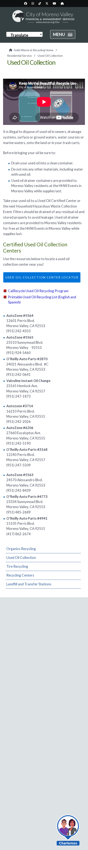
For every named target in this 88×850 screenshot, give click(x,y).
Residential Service (19, 55)
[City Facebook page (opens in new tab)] (25, 3)
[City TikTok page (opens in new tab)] (39, 3)
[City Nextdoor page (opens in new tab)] (62, 3)
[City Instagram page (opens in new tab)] (33, 3)
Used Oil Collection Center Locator (42, 277)
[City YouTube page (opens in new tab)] (54, 3)
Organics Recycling (21, 549)
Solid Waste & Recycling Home (33, 50)
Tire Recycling (17, 566)
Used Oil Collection (21, 557)
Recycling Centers (20, 575)
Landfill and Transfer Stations (28, 584)
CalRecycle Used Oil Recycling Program (38, 291)
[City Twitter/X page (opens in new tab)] (46, 3)
